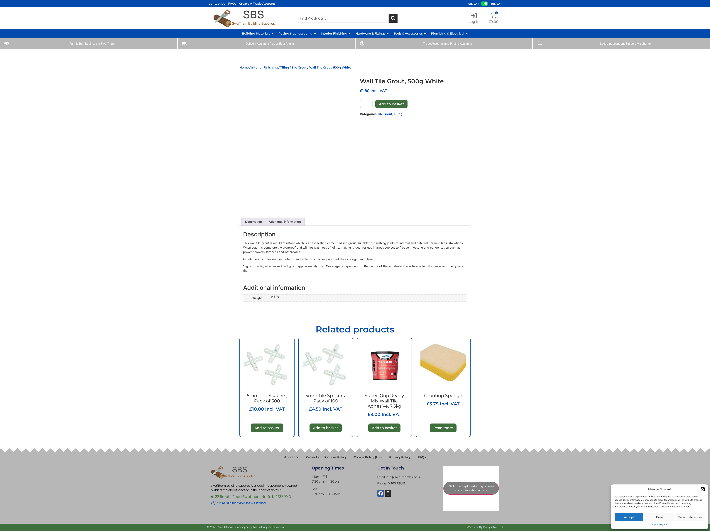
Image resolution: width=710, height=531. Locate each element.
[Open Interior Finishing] (349, 33)
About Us (291, 457)
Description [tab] (253, 221)
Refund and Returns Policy (326, 457)
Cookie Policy (659, 524)
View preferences (690, 517)
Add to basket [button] (267, 428)
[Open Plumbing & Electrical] (466, 33)
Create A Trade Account (257, 3)
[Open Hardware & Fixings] (387, 33)
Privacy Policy (399, 457)
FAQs (232, 3)
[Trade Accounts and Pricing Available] (362, 43)
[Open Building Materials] (272, 33)
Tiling (284, 67)
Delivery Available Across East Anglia (270, 43)
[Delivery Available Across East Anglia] (184, 43)
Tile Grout (299, 67)
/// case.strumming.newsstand (238, 503)
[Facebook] (380, 493)
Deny (659, 517)
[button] (702, 489)
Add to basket (391, 104)
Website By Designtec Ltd (485, 527)
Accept (629, 517)
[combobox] (343, 18)
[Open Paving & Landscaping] (314, 33)
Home (244, 67)
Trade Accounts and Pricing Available (447, 43)
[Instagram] (388, 493)
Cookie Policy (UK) (368, 457)
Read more (443, 428)
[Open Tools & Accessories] (425, 33)
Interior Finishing (264, 67)
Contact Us (217, 3)
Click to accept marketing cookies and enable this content (471, 488)
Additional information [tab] (285, 221)
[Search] (393, 18)
